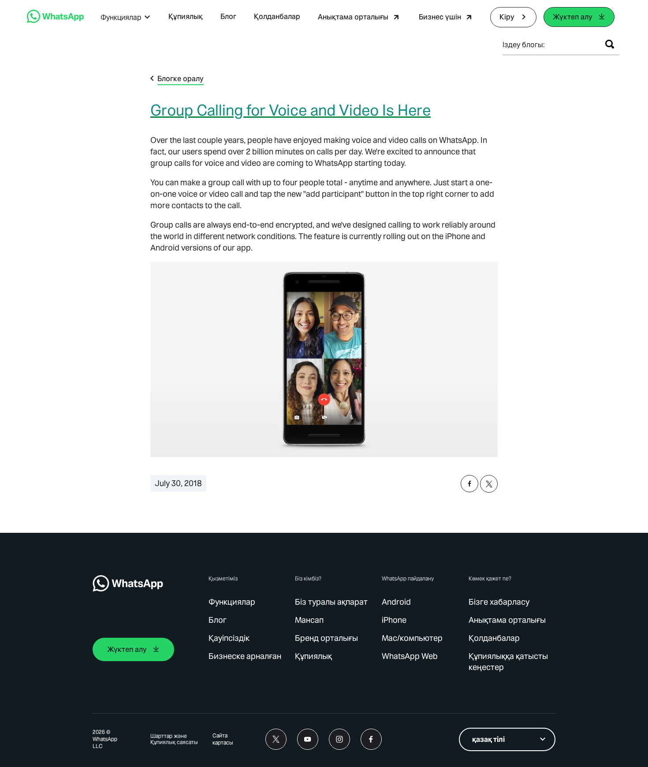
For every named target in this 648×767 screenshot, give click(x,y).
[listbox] (507, 739)
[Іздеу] (609, 44)
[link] (55, 20)
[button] (126, 17)
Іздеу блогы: (524, 44)
